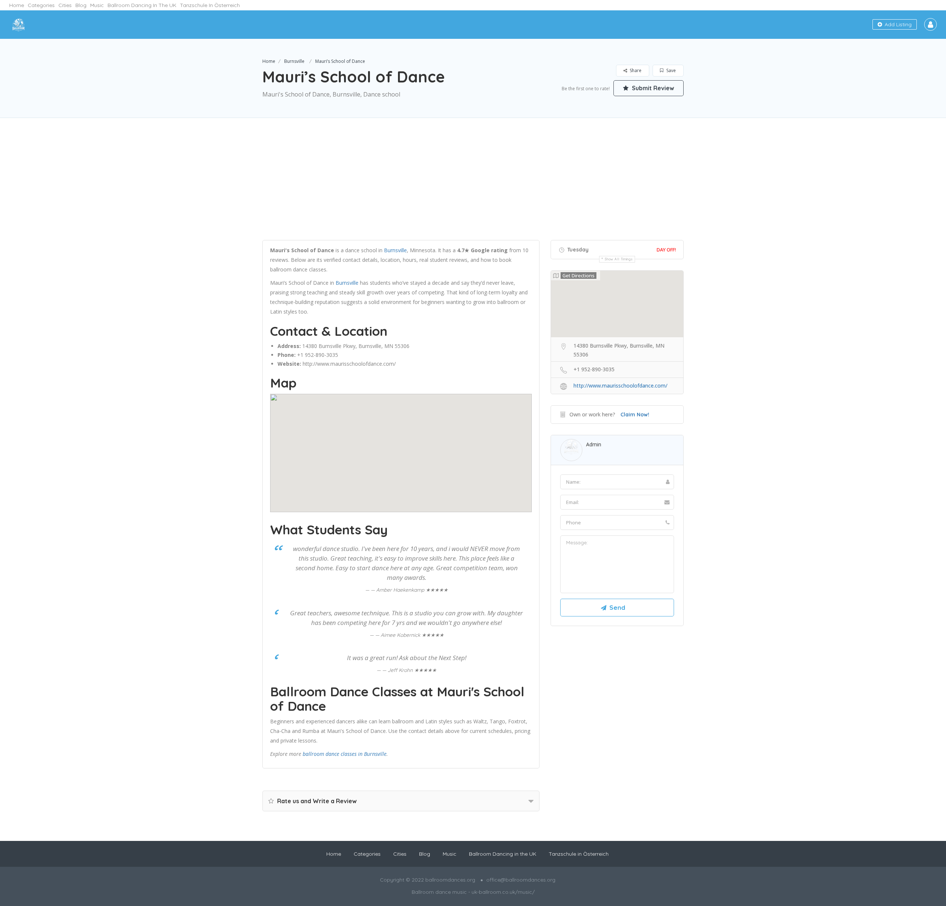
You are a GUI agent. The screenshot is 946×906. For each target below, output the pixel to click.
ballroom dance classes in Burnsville (345, 753)
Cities (65, 5)
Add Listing (897, 24)
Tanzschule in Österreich (210, 5)
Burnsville (294, 61)
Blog (80, 5)
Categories (41, 5)
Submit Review (652, 88)
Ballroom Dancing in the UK (142, 5)
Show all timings (619, 259)
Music (97, 5)
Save (670, 70)
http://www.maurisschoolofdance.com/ (349, 363)
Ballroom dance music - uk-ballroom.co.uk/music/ (473, 892)
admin (593, 444)
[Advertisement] (473, 188)
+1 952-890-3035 (317, 354)
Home (16, 5)
